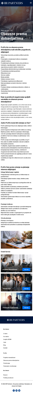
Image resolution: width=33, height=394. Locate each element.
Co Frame (18, 386)
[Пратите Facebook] (14, 390)
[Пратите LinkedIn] (19, 390)
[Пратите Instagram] (16, 390)
